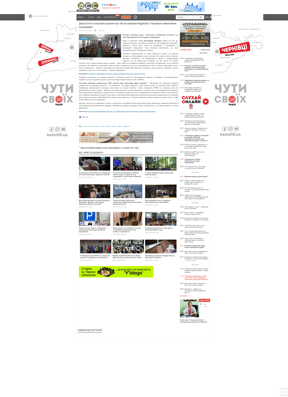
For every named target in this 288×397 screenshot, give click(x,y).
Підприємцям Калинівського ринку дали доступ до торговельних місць (127, 256)
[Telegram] (113, 5)
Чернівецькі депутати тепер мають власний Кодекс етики (159, 229)
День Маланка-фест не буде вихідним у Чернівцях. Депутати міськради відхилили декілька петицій (94, 202)
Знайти (201, 17)
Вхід (207, 17)
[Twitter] (105, 5)
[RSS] (116, 5)
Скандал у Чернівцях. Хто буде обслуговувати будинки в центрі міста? (116, 74)
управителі (126, 126)
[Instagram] (108, 5)
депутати (87, 126)
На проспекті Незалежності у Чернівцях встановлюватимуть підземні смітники (94, 173)
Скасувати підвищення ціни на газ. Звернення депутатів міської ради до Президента (121, 111)
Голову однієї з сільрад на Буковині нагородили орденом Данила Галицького (193, 321)
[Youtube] (110, 5)
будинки (113, 126)
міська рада (95, 126)
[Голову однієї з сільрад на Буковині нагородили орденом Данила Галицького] (189, 308)
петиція (107, 126)
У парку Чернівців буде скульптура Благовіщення (159, 173)
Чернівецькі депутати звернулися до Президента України (160, 256)
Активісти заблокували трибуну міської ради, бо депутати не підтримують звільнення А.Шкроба (127, 174)
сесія (102, 126)
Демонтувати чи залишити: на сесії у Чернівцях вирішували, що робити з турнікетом (127, 229)
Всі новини (183, 296)
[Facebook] (102, 5)
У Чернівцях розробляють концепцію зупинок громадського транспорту (95, 256)
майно (120, 126)
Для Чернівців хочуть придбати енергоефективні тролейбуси (158, 201)
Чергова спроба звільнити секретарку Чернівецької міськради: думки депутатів (127, 202)
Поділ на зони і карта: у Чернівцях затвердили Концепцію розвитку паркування (92, 229)
